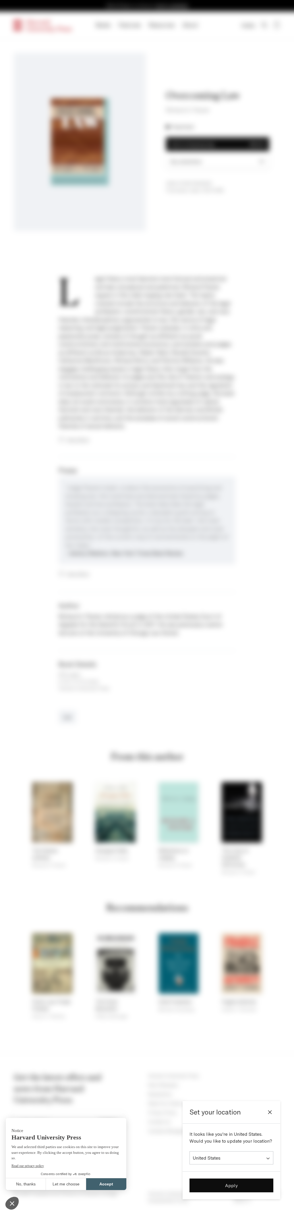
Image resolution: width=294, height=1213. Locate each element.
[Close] (269, 1112)
